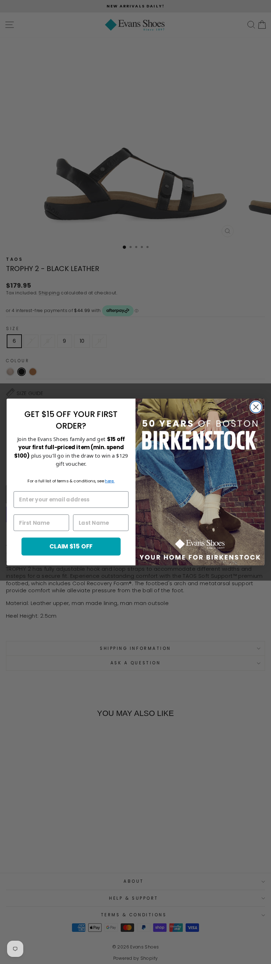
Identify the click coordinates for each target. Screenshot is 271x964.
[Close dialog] (256, 407)
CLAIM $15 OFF (71, 546)
